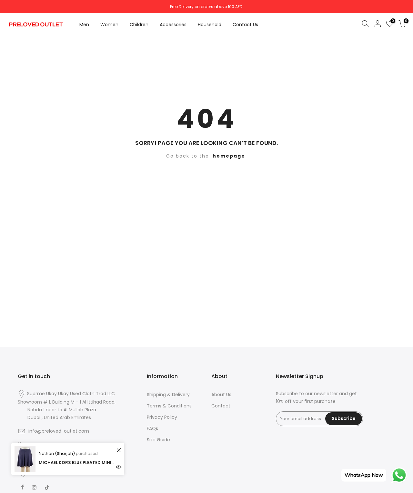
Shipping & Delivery (168, 394)
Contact (220, 406)
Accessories (173, 24)
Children (139, 24)
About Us (221, 394)
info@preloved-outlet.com (58, 431)
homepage (229, 156)
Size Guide (158, 440)
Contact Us (245, 24)
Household (209, 24)
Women (109, 24)
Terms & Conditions (169, 406)
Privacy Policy (162, 417)
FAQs (152, 428)
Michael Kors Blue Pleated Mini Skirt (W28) (77, 462)
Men (84, 24)
